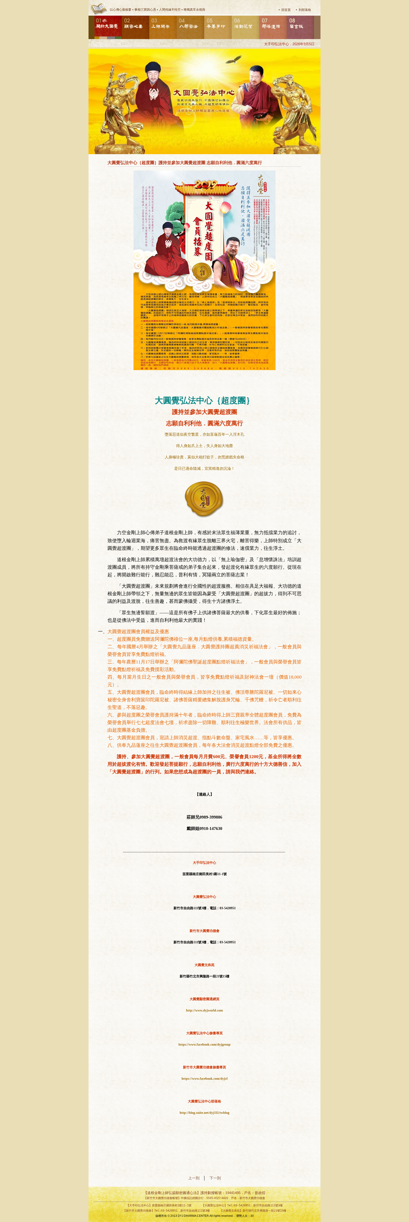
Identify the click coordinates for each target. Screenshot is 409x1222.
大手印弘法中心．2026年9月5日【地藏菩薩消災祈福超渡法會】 (298, 44)
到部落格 (305, 10)
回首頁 (286, 10)
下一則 (215, 1178)
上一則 (195, 1178)
